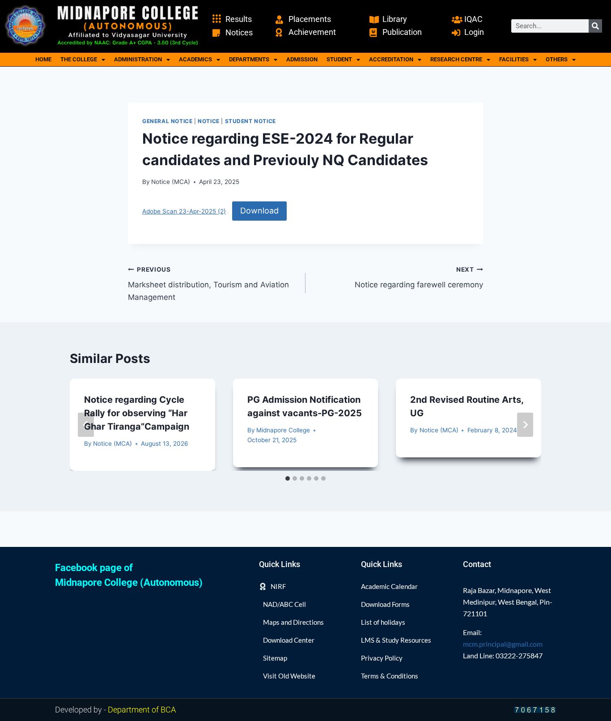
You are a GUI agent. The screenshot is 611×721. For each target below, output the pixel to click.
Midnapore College (283, 430)
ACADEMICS (195, 59)
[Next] (525, 425)
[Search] (595, 26)
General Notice (167, 121)
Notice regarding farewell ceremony (419, 278)
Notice (209, 121)
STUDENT (339, 59)
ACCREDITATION (391, 59)
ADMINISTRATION (138, 59)
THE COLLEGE (78, 59)
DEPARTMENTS (249, 59)
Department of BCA (142, 709)
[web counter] (535, 709)
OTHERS (557, 59)
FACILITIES (514, 59)
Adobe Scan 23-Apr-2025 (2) (184, 211)
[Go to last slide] (86, 425)
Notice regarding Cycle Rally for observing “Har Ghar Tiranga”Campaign (136, 413)
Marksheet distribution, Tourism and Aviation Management (208, 284)
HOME (43, 59)
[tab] (287, 478)
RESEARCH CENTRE (456, 59)
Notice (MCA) (170, 181)
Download (259, 210)
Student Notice (250, 121)
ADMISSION (302, 59)
